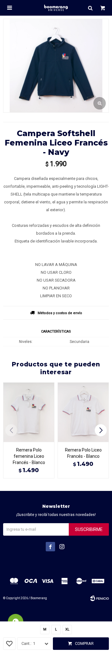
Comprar (84, 643)
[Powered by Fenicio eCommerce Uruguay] (99, 598)
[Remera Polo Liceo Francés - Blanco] (83, 412)
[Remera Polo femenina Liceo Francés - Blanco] (28, 412)
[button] (90, 8)
